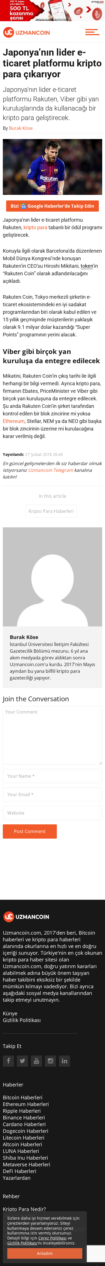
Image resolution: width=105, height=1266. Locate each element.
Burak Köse (24, 637)
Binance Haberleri (24, 1117)
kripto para (35, 227)
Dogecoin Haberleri (25, 1131)
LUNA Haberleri (21, 1151)
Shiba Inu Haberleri (25, 1157)
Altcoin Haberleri (22, 1144)
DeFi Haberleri (19, 1171)
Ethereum (14, 421)
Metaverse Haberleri (26, 1164)
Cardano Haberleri (24, 1124)
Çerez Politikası (52, 1238)
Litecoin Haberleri (24, 1137)
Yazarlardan (17, 1177)
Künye (10, 1013)
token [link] (87, 266)
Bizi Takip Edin (52, 206)
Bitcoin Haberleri (23, 1097)
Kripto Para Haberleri (51, 511)
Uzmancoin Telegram (51, 470)
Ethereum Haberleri (26, 1104)
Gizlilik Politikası (22, 1020)
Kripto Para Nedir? (24, 1209)
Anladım (45, 1253)
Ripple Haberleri (22, 1110)
